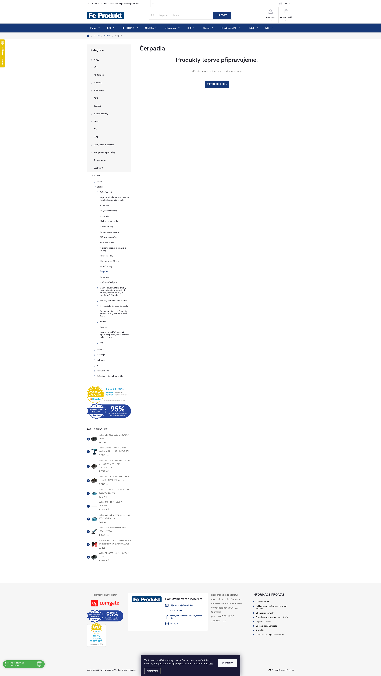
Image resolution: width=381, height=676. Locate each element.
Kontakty (260, 630)
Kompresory (105, 277)
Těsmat (97, 106)
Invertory (104, 327)
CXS (96, 98)
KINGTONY (99, 75)
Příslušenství (106, 192)
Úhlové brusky (106, 226)
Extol (96, 121)
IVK (95, 129)
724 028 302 (176, 610)
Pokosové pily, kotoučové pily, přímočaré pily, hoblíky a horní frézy (113, 314)
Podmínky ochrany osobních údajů (272, 617)
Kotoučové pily (107, 242)
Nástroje (101, 354)
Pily (101, 342)
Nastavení (152, 670)
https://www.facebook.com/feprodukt (186, 617)
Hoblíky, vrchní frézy (109, 261)
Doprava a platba (263, 621)
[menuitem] (95, 28)
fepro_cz (174, 623)
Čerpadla (104, 271)
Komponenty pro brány (104, 152)
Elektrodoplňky (101, 113)
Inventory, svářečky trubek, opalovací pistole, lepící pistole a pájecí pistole (114, 335)
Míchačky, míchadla (109, 221)
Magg (96, 59)
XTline (97, 175)
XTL (96, 67)
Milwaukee (99, 90)
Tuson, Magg (100, 160)
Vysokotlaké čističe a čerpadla (114, 306)
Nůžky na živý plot (108, 282)
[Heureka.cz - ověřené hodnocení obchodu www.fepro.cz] (109, 394)
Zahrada (100, 360)
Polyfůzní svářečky (108, 210)
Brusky (103, 321)
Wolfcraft (98, 168)
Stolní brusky (106, 266)
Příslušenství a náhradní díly (110, 376)
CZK (285, 3)
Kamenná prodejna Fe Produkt (270, 634)
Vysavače (104, 216)
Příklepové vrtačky (108, 237)
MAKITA (98, 82)
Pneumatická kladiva (109, 232)
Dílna (99, 181)
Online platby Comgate (266, 625)
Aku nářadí (105, 205)
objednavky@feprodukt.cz (182, 605)
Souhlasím (227, 662)
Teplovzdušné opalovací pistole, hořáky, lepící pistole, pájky (114, 198)
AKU (99, 365)
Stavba (100, 349)
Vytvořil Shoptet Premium (283, 670)
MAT (96, 137)
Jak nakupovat (93, 3)
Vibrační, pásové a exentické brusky (113, 249)
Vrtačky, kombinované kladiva (113, 300)
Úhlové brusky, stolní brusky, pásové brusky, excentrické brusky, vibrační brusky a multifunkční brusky (113, 291)
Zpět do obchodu (217, 84)
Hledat (222, 15)
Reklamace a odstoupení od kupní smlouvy (122, 3)
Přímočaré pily (106, 255)
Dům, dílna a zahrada (104, 144)
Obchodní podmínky (265, 613)
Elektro (100, 186)
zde (211, 663)
